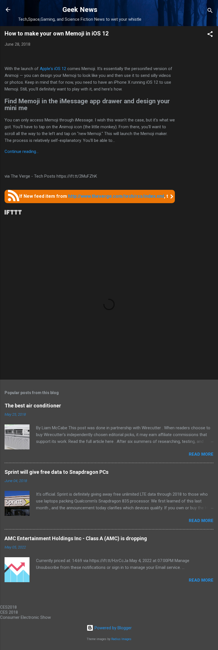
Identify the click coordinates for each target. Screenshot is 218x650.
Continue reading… (22, 151)
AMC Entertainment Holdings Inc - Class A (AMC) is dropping (76, 538)
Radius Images (121, 639)
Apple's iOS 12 (53, 68)
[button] (210, 35)
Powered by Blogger (112, 627)
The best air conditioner (33, 406)
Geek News (79, 10)
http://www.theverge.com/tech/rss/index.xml (116, 196)
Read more (201, 454)
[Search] (210, 11)
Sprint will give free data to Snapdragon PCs (56, 472)
